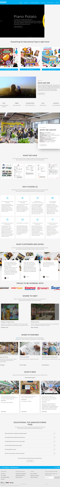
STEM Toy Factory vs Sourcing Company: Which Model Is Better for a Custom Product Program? (9, 397)
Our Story (3, 473)
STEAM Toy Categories (21, 473)
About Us (26, 2)
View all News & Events (30, 377)
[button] (1, 21)
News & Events (50, 2)
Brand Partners (19, 477)
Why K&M (43, 2)
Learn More (3, 411)
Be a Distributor (45, 365)
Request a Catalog (34, 475)
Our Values (3, 475)
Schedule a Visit (4, 327)
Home (21, 2)
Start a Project (23, 365)
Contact (57, 2)
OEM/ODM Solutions (20, 475)
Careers (2, 479)
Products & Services (34, 2)
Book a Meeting (34, 327)
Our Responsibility (5, 477)
